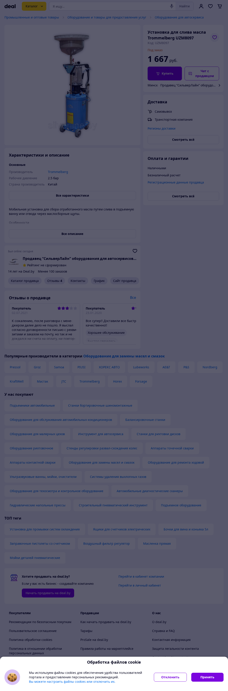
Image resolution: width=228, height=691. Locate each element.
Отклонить (170, 677)
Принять (207, 677)
